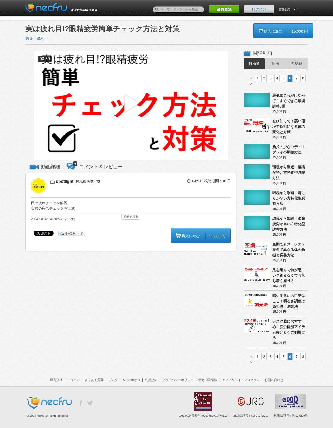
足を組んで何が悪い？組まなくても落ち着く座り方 (288, 275)
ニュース (73, 380)
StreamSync (131, 380)
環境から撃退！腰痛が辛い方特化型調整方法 (288, 172)
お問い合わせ (274, 380)
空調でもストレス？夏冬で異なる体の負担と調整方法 (288, 249)
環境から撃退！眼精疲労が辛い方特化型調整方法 (288, 223)
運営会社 (56, 380)
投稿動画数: (88, 181)
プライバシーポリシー (178, 380)
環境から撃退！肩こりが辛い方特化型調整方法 (288, 198)
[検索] (157, 9)
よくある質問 (94, 380)
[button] (131, 105)
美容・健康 (34, 38)
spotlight (64, 181)
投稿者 (254, 63)
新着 (275, 63)
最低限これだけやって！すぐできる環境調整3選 (288, 100)
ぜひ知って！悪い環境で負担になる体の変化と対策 (288, 126)
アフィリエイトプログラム (241, 380)
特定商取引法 (207, 380)
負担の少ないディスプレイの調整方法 (288, 149)
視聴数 (296, 63)
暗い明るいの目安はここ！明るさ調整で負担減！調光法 (288, 301)
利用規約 (151, 380)
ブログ (113, 380)
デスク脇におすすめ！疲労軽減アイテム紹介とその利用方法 (288, 329)
